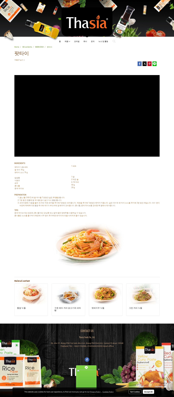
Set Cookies (135, 392)
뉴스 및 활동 (103, 41)
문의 (93, 41)
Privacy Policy (95, 392)
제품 (67, 41)
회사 (85, 41)
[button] (114, 41)
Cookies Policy (108, 392)
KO (168, 3)
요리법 (76, 41)
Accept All (148, 392)
